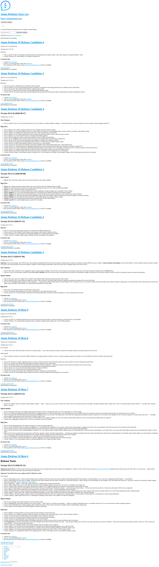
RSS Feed (12, 35)
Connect (6, 557)
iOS (5, 554)
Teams (5, 551)
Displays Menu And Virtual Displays (26, 482)
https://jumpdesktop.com (11, 18)
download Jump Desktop (102, 469)
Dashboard (7, 549)
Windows (14, 62)
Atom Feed (18, 35)
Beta (5, 558)
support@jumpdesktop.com (32, 65)
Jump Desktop (15, 14)
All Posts (6, 548)
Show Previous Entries (7, 543)
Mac (10, 62)
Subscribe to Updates (6, 22)
